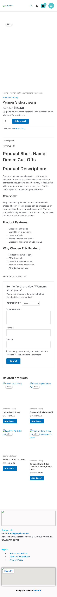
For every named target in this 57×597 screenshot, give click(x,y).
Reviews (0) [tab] (9, 146)
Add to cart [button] (9, 421)
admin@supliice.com (18, 533)
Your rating (13, 302)
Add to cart (20, 121)
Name (10, 328)
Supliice (37, 590)
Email (9, 339)
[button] (31, 6)
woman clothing (17, 93)
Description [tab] (8, 140)
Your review (14, 309)
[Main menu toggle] (51, 6)
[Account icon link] (37, 6)
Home (5, 93)
